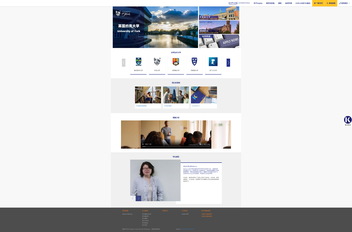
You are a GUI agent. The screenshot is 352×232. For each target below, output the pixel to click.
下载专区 (319, 3)
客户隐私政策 (206, 210)
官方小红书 (145, 220)
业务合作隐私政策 (207, 216)
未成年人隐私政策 (207, 214)
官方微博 (144, 218)
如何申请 (288, 3)
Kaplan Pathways (127, 214)
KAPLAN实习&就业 (303, 3)
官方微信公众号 (146, 214)
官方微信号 (145, 216)
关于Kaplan (258, 3)
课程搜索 (332, 3)
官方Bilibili (145, 223)
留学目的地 (270, 3)
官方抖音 (144, 225)
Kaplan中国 (185, 214)
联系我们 (344, 3)
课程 (280, 3)
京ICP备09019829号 (187, 229)
